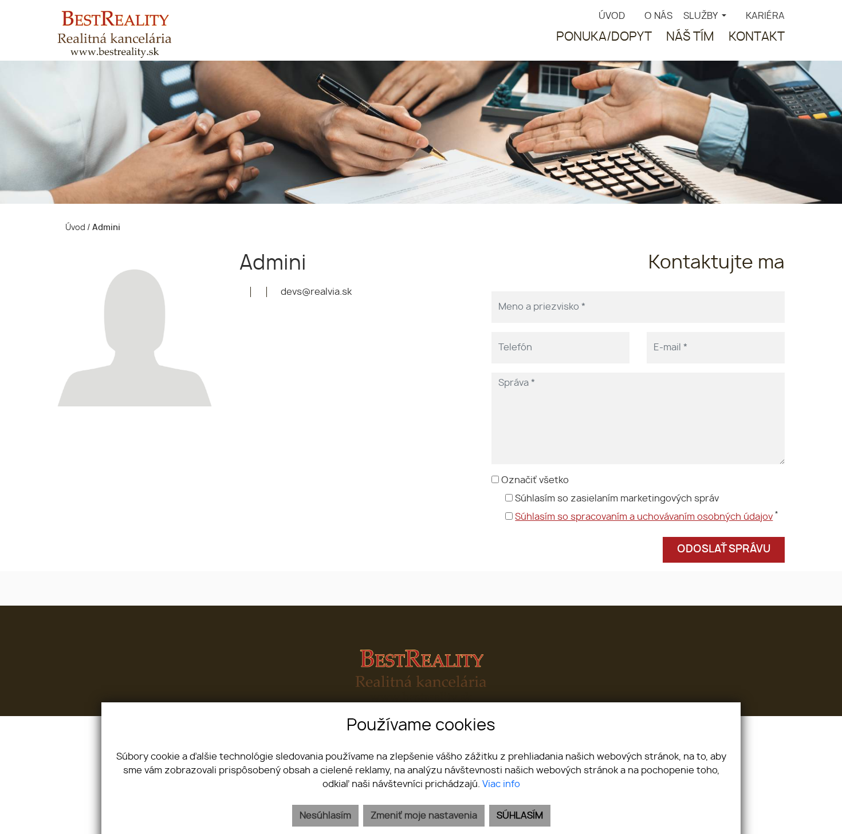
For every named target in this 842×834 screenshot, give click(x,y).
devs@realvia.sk (315, 292)
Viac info (501, 784)
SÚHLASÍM (520, 815)
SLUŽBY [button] (701, 16)
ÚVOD (612, 16)
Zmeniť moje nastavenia (424, 815)
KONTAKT (757, 37)
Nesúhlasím (325, 815)
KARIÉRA (765, 16)
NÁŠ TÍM (690, 37)
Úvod (74, 227)
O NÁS (658, 16)
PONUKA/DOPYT (604, 37)
